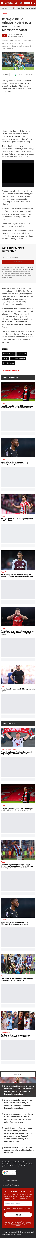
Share (7, 74)
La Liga (5, 358)
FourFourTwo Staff (16, 35)
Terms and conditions (9, 1180)
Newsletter (30, 74)
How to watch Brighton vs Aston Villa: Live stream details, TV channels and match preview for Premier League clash (18, 1104)
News (4, 35)
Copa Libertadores (18, 358)
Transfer (4, 14)
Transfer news (8, 363)
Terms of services (26, 267)
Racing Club (22, 354)
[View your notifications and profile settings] (16, 3)
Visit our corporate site (18, 1166)
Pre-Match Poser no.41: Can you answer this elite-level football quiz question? (19, 1150)
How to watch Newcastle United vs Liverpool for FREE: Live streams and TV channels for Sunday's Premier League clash (19, 1090)
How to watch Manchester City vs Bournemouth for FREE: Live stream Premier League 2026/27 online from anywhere (18, 1118)
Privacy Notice (28, 269)
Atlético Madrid (8, 354)
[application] (18, 172)
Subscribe (26, 3)
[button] (2, 3)
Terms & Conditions (16, 1224)
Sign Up (18, 1215)
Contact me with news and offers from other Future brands (18, 1209)
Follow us (19, 74)
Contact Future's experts (10, 1185)
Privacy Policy (25, 1222)
